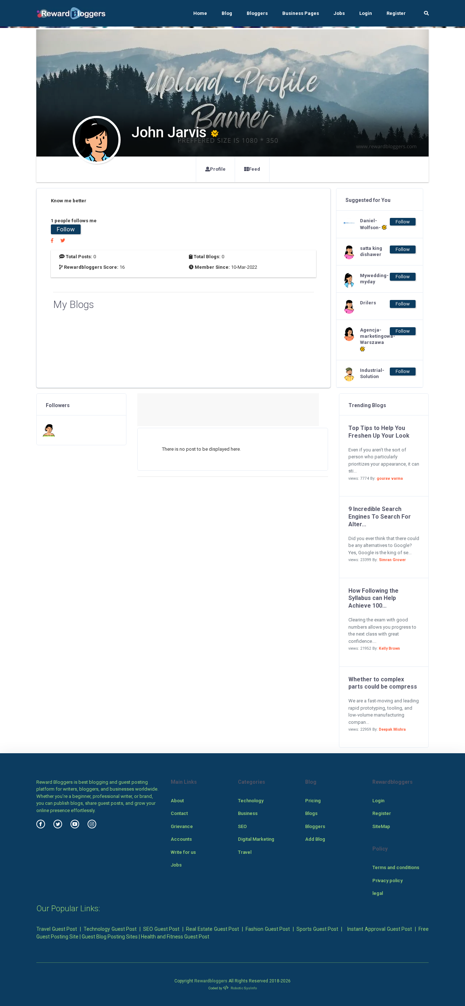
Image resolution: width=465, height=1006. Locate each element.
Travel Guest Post (56, 929)
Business (248, 813)
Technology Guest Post (110, 929)
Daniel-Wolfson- (371, 224)
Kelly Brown (389, 648)
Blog (227, 13)
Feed (254, 169)
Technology (250, 800)
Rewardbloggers (210, 980)
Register (396, 13)
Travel (244, 852)
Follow (66, 229)
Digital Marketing (256, 839)
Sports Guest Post (317, 929)
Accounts (181, 839)
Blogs (311, 813)
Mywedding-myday (374, 278)
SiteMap (381, 826)
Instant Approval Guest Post (379, 929)
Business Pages (300, 13)
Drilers (368, 302)
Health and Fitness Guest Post (175, 937)
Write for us (183, 852)
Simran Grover (392, 559)
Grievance (182, 826)
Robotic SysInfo (243, 988)
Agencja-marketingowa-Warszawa (374, 336)
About (177, 800)
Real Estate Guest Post (212, 929)
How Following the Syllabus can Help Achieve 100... (373, 598)
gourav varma (390, 478)
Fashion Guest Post (268, 929)
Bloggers (257, 13)
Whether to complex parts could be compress (382, 683)
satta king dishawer (371, 251)
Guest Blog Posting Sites (110, 937)
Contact (179, 813)
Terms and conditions (395, 867)
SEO (242, 826)
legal (377, 893)
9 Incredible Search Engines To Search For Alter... (379, 517)
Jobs (339, 13)
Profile (218, 169)
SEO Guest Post (161, 929)
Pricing (313, 800)
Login (365, 13)
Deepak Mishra (392, 729)
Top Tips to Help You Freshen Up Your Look (378, 432)
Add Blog (315, 839)
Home (200, 13)
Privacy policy (387, 880)
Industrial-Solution (372, 373)
